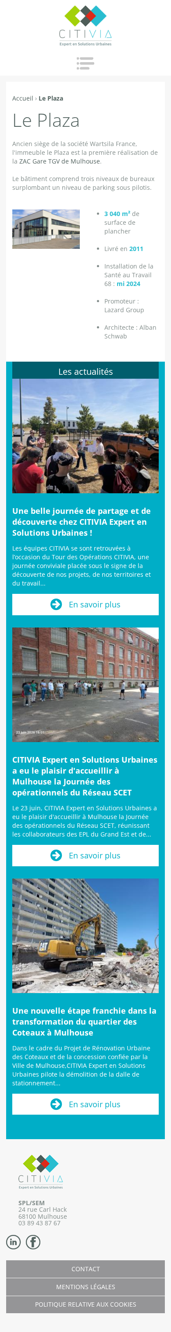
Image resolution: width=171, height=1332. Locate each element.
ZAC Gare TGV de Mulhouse (59, 161)
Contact (85, 1269)
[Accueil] (85, 25)
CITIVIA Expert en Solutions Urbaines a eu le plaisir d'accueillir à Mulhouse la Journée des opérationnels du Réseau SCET (84, 776)
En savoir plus (95, 604)
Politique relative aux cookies (85, 1304)
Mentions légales (85, 1287)
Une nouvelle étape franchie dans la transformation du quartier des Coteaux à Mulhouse (84, 1021)
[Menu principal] (85, 63)
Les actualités (85, 371)
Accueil (22, 98)
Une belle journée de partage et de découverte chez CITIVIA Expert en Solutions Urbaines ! (81, 522)
